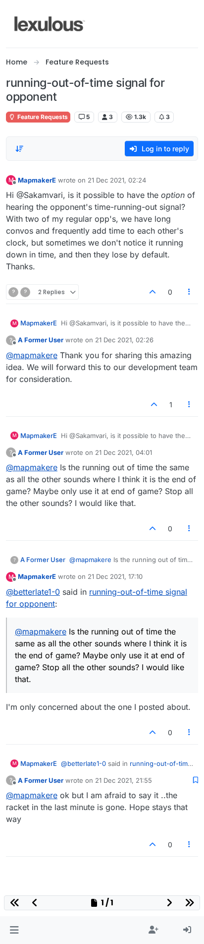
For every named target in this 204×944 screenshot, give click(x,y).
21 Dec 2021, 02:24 (117, 180)
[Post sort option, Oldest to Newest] (19, 149)
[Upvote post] (152, 292)
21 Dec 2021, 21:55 (123, 780)
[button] (14, 930)
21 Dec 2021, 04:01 (123, 452)
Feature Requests (42, 117)
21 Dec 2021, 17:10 (115, 576)
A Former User (40, 340)
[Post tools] (190, 292)
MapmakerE (37, 180)
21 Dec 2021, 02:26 (124, 340)
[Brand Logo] (50, 24)
